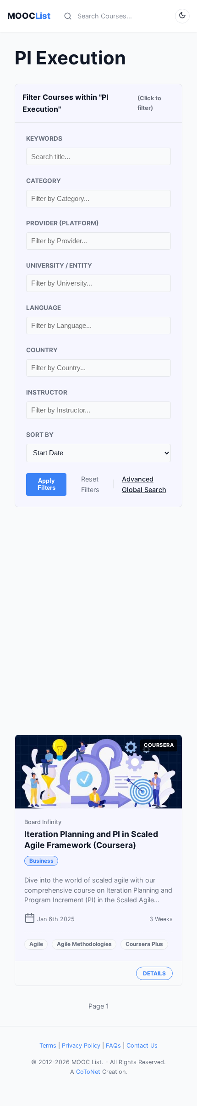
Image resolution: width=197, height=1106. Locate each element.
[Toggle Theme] (182, 16)
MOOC (28, 15)
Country (42, 350)
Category (43, 180)
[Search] (68, 16)
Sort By (40, 434)
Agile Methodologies (84, 943)
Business (41, 860)
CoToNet (88, 1071)
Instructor (46, 392)
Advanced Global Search (144, 484)
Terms (47, 1045)
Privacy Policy (81, 1045)
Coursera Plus (144, 943)
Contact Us (142, 1045)
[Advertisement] (98, 621)
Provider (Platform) (62, 223)
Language (43, 307)
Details (154, 973)
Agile (36, 943)
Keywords (44, 138)
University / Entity (59, 265)
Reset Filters (90, 484)
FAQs (113, 1045)
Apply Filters (46, 484)
